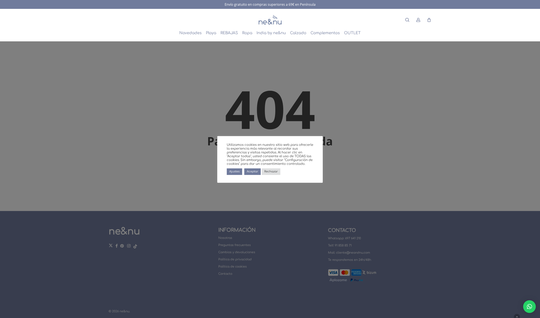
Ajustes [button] (234, 171)
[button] (529, 306)
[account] (418, 20)
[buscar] (407, 20)
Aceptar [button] (252, 171)
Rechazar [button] (271, 171)
